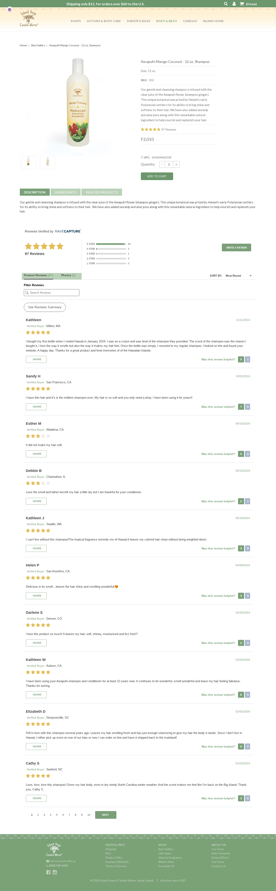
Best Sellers (166, 849)
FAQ (108, 853)
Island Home (213, 21)
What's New (166, 861)
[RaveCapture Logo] (67, 231)
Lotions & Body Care (104, 21)
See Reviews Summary (45, 307)
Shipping (110, 849)
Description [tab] (34, 192)
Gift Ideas (164, 853)
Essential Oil (166, 866)
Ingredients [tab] (65, 192)
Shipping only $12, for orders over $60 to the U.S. (105, 4)
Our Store (217, 861)
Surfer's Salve (138, 21)
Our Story (217, 849)
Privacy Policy (113, 857)
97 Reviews (168, 129)
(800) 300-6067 (58, 865)
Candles (190, 21)
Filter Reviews (34, 285)
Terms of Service (115, 866)
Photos (68, 275)
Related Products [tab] (102, 192)
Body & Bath (166, 21)
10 (88, 814)
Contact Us (218, 866)
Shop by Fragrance (170, 857)
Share (36, 359)
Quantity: (148, 164)
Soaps (76, 21)
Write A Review (236, 247)
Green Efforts (220, 857)
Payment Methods (117, 861)
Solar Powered (220, 853)
